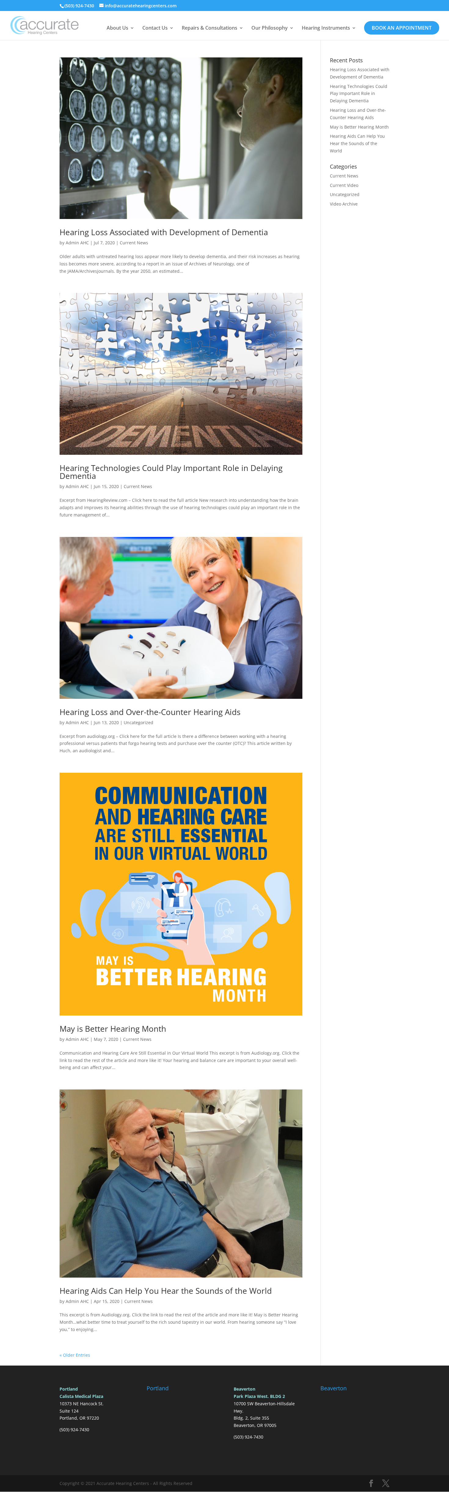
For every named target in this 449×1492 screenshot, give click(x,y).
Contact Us (155, 28)
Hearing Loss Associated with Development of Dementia (164, 232)
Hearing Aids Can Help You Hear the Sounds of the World (166, 1290)
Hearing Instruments (326, 28)
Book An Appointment (402, 27)
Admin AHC (77, 243)
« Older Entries (75, 1355)
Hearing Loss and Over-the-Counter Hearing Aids (150, 711)
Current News (134, 243)
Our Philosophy (269, 28)
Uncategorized (138, 722)
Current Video (344, 185)
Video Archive (344, 204)
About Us (117, 28)
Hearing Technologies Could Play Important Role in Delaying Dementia (171, 471)
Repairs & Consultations (209, 28)
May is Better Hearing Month (113, 1028)
